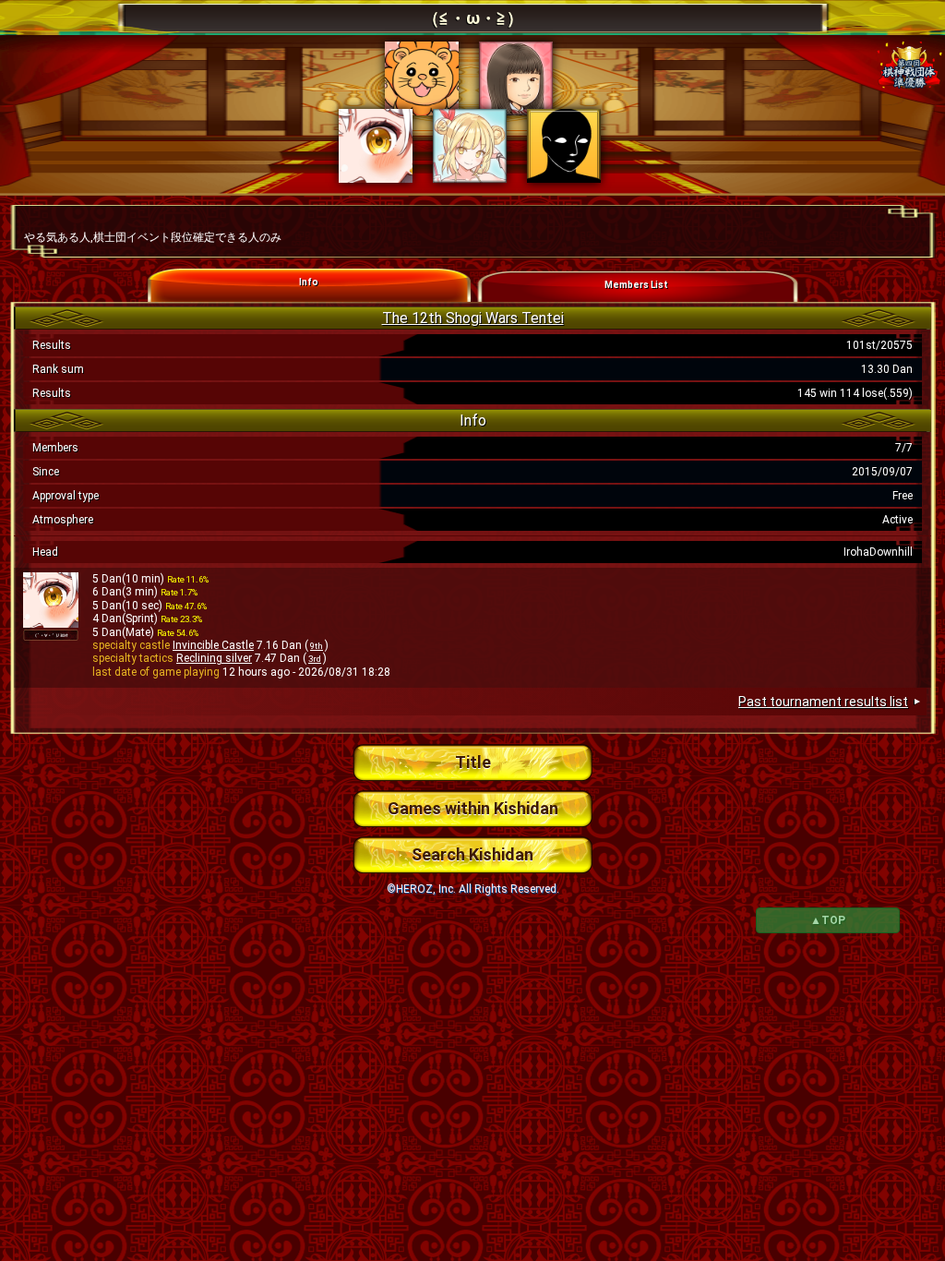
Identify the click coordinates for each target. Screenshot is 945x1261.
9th (316, 646)
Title (473, 762)
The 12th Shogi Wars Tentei (473, 318)
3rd (314, 659)
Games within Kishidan (473, 808)
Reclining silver (214, 658)
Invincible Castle (213, 645)
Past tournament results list (823, 701)
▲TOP (827, 920)
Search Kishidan (472, 854)
